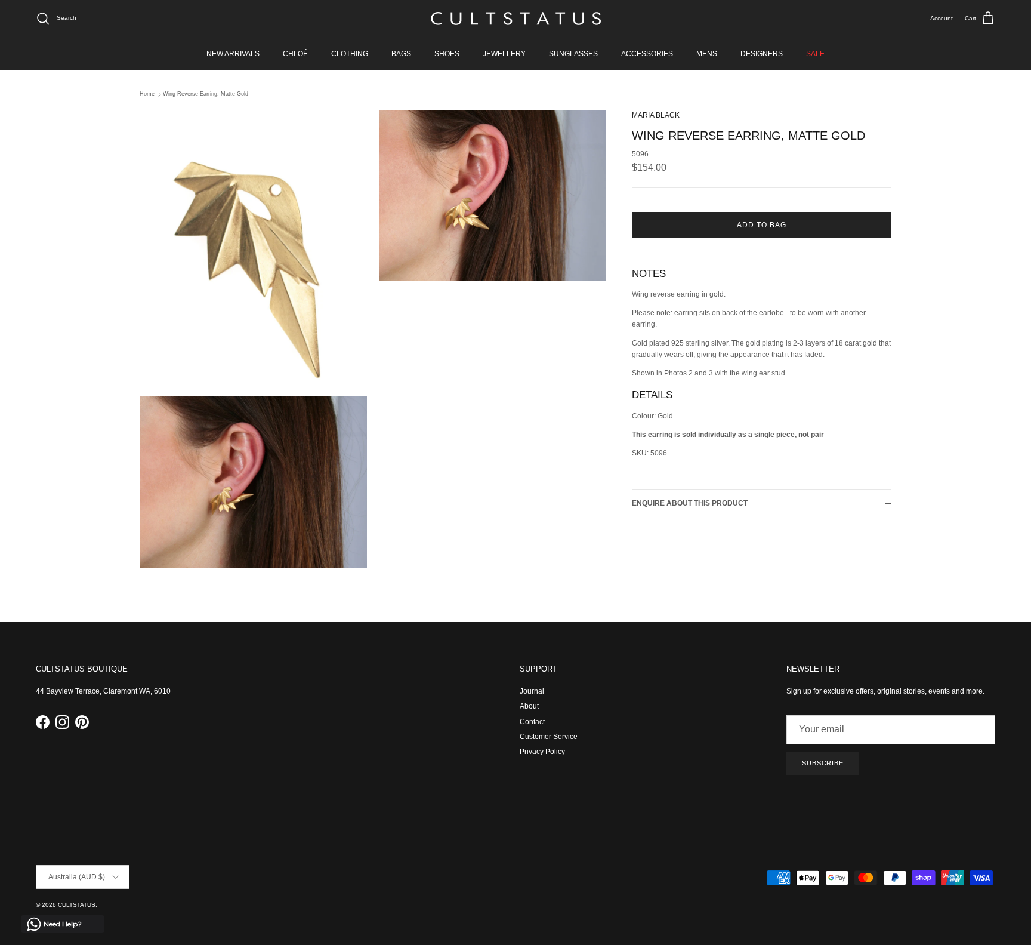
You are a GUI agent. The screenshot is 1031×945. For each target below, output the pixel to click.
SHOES (446, 54)
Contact (532, 722)
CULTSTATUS (76, 904)
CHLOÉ (295, 54)
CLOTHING (349, 54)
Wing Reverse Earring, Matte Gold (205, 94)
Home (147, 94)
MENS (706, 54)
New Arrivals (233, 54)
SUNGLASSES (573, 54)
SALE (815, 54)
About (529, 706)
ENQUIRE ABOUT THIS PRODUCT (690, 504)
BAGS (401, 54)
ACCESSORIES (647, 54)
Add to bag (761, 225)
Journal (532, 691)
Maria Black (656, 115)
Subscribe (823, 763)
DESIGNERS (761, 54)
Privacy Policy (542, 751)
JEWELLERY (504, 54)
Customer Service (549, 736)
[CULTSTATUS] (516, 18)
